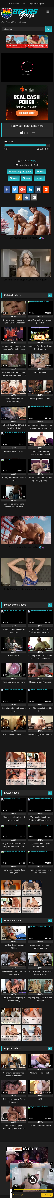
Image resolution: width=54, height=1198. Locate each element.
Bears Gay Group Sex (21, 171)
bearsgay (31, 160)
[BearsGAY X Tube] (22, 14)
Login (31, 3)
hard (40, 178)
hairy (28, 178)
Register (40, 3)
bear (42, 171)
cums (15, 178)
